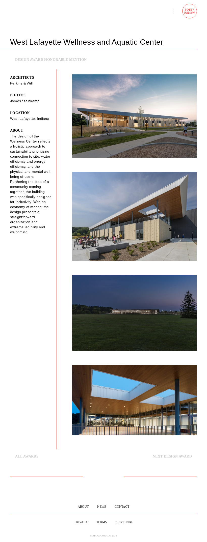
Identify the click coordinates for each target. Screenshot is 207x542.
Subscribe (124, 522)
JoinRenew (189, 11)
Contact (122, 506)
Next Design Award (172, 456)
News (101, 506)
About (83, 506)
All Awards (26, 456)
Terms (101, 522)
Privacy (81, 522)
